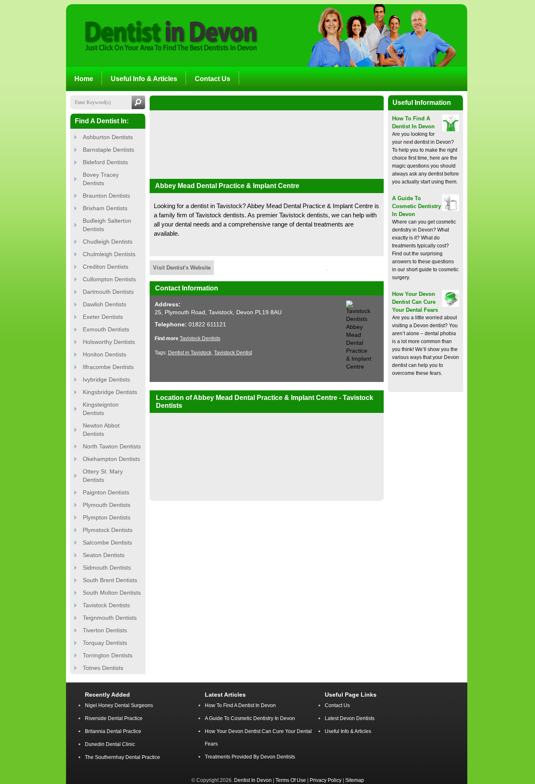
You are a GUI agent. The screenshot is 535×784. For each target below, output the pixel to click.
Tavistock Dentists (106, 605)
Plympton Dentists (106, 517)
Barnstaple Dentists (108, 149)
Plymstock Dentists (107, 530)
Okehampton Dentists (111, 459)
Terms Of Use (290, 780)
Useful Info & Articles (348, 731)
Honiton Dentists (104, 354)
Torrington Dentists (107, 655)
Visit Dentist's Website (182, 268)
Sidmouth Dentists (107, 567)
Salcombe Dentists (107, 542)
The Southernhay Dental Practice (122, 757)
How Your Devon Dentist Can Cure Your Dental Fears (415, 302)
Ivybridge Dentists (106, 379)
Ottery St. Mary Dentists (103, 475)
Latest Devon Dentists (349, 718)
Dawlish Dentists (104, 304)
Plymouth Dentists (106, 504)
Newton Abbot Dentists (101, 429)
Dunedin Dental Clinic (110, 744)
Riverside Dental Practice (114, 718)
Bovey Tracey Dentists (101, 178)
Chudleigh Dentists (107, 241)
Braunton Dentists (106, 195)
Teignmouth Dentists (110, 617)
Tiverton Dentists (105, 630)
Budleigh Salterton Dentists (107, 224)
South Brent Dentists (110, 580)
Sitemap (354, 780)
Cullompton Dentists (109, 279)
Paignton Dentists (106, 492)
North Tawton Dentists (112, 446)
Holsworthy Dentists (109, 342)
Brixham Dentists (105, 208)
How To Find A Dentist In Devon (240, 705)
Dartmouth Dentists (108, 291)
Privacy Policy (325, 780)
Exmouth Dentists (106, 329)
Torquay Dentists (105, 642)
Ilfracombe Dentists (108, 367)
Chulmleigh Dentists (109, 254)
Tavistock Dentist (233, 353)
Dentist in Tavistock (189, 353)
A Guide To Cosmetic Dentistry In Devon (416, 206)
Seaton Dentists (104, 555)
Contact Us (337, 705)
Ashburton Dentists (108, 137)
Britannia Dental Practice (113, 731)
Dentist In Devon (253, 780)
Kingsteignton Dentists (101, 408)
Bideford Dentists (105, 162)
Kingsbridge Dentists (110, 392)
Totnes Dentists (103, 667)
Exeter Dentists (103, 316)
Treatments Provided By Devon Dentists (250, 757)
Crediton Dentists (105, 266)
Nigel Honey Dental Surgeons (119, 705)
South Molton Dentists (112, 592)
